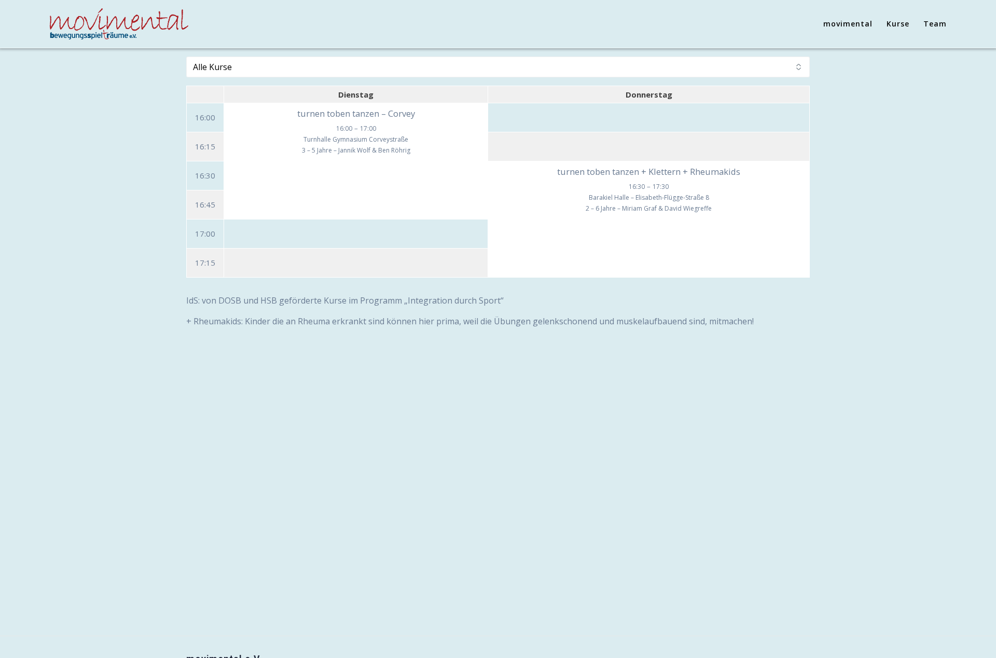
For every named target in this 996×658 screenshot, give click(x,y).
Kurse (898, 24)
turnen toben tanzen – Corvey (356, 113)
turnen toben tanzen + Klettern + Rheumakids (648, 171)
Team (935, 24)
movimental (848, 24)
